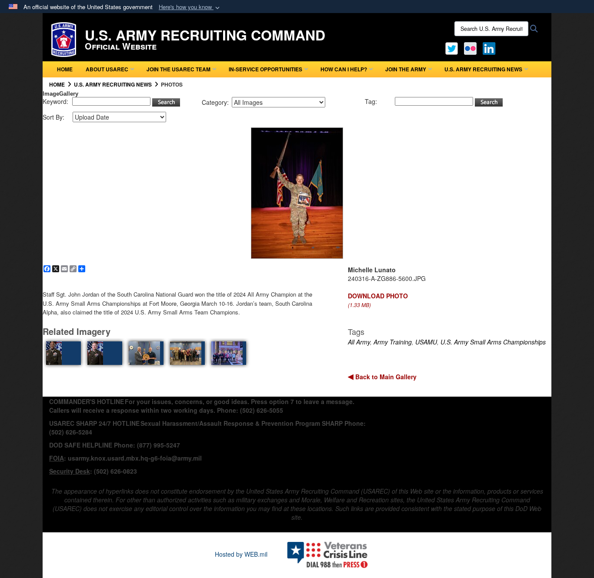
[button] (190, 7)
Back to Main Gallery (385, 376)
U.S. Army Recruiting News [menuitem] (483, 69)
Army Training (393, 341)
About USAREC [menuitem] (107, 69)
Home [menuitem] (65, 69)
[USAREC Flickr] (470, 47)
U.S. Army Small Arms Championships (493, 341)
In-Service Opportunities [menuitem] (265, 69)
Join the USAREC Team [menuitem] (178, 69)
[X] (451, 47)
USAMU (426, 341)
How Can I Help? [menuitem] (343, 69)
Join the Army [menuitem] (405, 69)
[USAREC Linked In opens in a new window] (491, 47)
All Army (359, 341)
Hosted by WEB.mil (241, 554)
